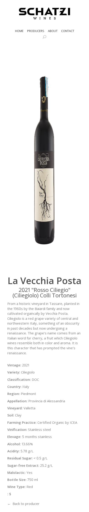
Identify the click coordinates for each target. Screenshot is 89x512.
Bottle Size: (16, 479)
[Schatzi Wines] (44, 13)
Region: (13, 393)
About (53, 31)
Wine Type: (16, 486)
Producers (35, 31)
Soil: (10, 415)
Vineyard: (15, 408)
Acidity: (13, 451)
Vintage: (14, 365)
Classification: (19, 379)
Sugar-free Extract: (23, 465)
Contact (67, 31)
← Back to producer (23, 503)
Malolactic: (16, 472)
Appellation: (17, 401)
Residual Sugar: (20, 458)
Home (19, 31)
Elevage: (14, 436)
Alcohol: (14, 444)
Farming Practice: (22, 422)
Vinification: (17, 429)
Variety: (13, 372)
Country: (14, 386)
